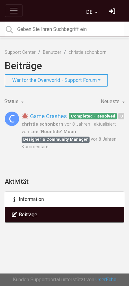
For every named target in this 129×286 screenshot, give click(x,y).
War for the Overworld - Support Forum (54, 80)
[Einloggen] (112, 12)
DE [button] (90, 12)
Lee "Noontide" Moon (53, 131)
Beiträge (27, 215)
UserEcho (105, 280)
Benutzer (52, 52)
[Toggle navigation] (14, 10)
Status (12, 101)
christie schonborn (87, 52)
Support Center (20, 52)
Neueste (111, 101)
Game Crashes (48, 116)
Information (31, 199)
